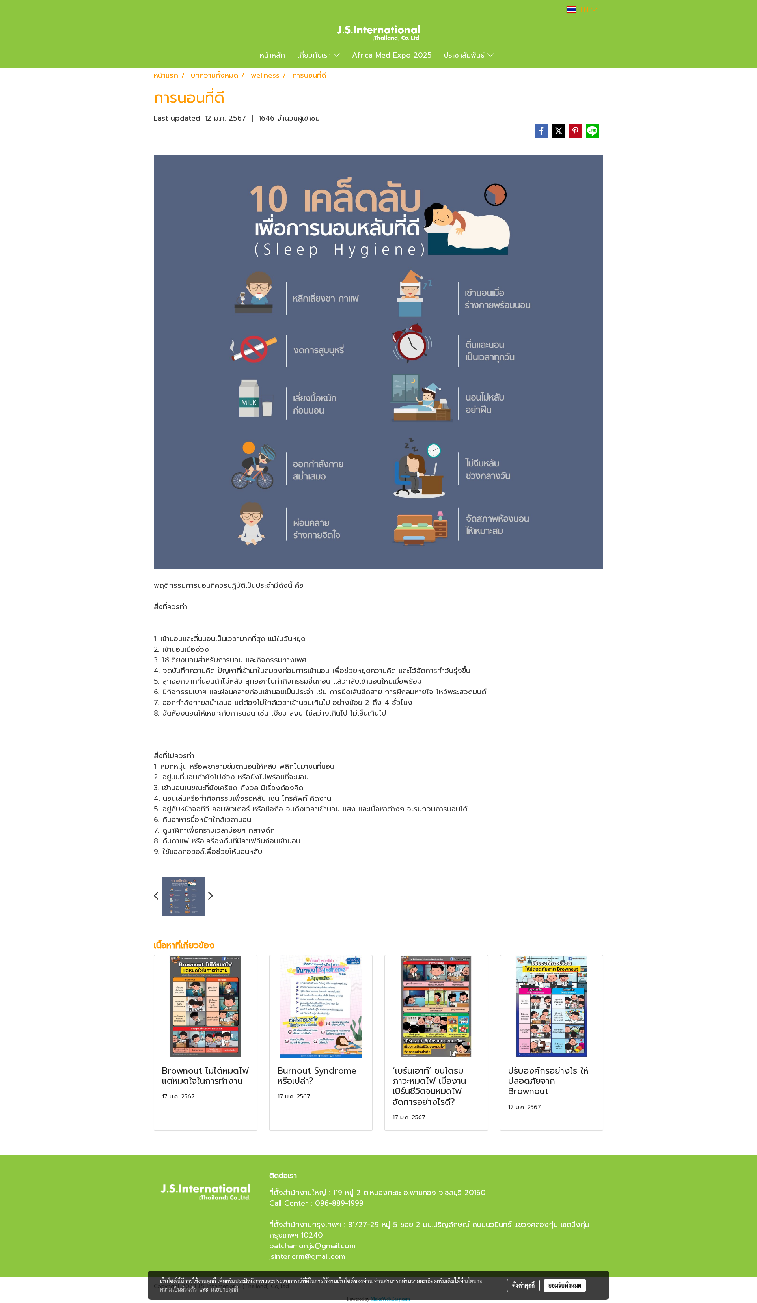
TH (583, 9)
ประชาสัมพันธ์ (465, 55)
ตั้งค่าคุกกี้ (523, 1285)
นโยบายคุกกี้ (224, 1289)
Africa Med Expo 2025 (392, 55)
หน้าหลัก (272, 55)
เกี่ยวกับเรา (315, 55)
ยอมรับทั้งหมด (565, 1285)
